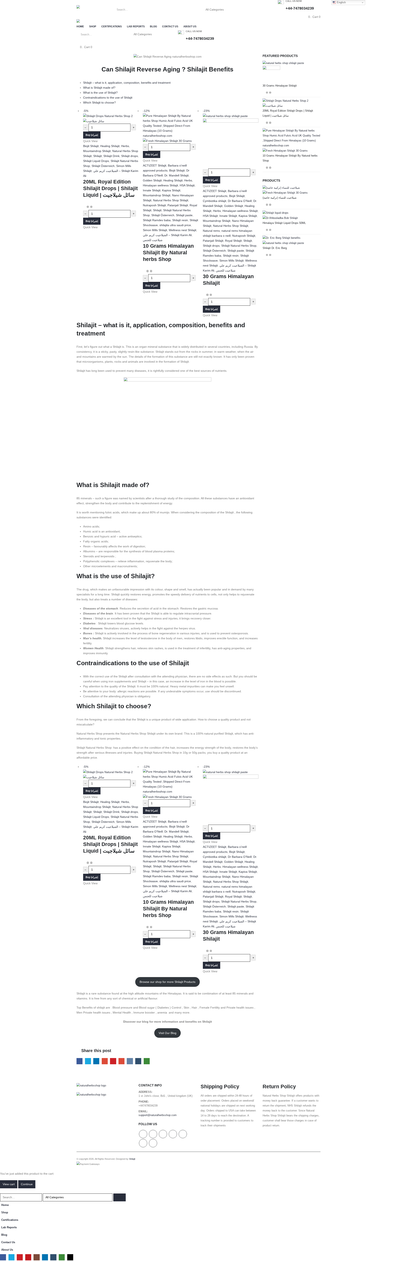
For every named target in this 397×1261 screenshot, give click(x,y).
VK (130, 1061)
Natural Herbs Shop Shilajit (170, 200)
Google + (105, 1061)
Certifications (111, 26)
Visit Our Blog (167, 1033)
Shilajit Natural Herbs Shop (238, 245)
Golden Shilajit (152, 180)
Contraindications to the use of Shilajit (107, 97)
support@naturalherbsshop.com (158, 1115)
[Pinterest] (20, 1257)
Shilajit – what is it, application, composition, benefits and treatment (127, 82)
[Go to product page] (291, 71)
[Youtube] (28, 1257)
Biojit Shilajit (91, 146)
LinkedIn (96, 1061)
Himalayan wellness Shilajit (160, 185)
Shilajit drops (129, 156)
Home (80, 26)
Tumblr (138, 1061)
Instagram (183, 1134)
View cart (9, 1184)
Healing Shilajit (110, 146)
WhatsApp (147, 1061)
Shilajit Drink (111, 156)
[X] (11, 1257)
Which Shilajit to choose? (99, 102)
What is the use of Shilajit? (100, 92)
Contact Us (170, 26)
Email (121, 1061)
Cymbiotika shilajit (214, 201)
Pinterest (113, 1061)
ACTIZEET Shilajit (154, 165)
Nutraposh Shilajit (154, 205)
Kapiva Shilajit (171, 190)
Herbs (125, 146)
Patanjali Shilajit (177, 205)
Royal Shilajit (233, 240)
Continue (27, 1184)
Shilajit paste (184, 215)
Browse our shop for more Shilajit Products (167, 981)
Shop (92, 26)
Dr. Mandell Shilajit (176, 175)
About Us (189, 26)
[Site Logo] (88, 9)
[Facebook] (3, 1257)
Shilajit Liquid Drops (96, 161)
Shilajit (97, 156)
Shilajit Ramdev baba (157, 220)
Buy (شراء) (92, 135)
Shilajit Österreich (103, 166)
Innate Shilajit (151, 190)
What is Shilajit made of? (99, 87)
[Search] (236, 10)
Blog (153, 26)
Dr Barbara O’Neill (240, 201)
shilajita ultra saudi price (175, 225)
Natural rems (211, 230)
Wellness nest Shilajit (182, 230)
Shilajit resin (180, 220)
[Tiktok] (70, 1257)
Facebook (80, 1061)
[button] (2, 1190)
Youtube (173, 1134)
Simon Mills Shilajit (155, 230)
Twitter (88, 1061)
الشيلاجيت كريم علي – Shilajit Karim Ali (167, 235)
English (341, 2)
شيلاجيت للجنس (153, 240)
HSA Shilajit (187, 185)
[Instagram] (36, 1257)
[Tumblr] (53, 1257)
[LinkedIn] (45, 1257)
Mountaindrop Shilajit (97, 151)
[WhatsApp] (62, 1257)
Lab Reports (136, 26)
